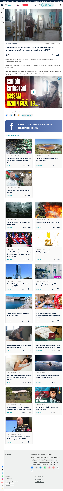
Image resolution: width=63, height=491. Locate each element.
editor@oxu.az (9, 483)
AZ (2, 4)
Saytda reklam (39, 476)
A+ (57, 54)
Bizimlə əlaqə (38, 479)
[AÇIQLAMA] (48, 271)
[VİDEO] (48, 333)
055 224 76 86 (9, 485)
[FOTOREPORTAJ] (48, 146)
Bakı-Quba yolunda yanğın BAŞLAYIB (28, 1)
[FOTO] (19, 146)
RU (2, 8)
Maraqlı (38, 321)
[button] (40, 5)
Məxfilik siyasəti (39, 482)
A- (53, 55)
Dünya (8, 382)
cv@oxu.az (8, 478)
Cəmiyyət (9, 165)
